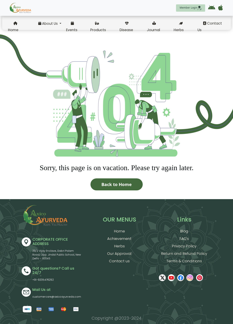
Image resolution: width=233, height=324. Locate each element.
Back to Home (116, 184)
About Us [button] (50, 23)
